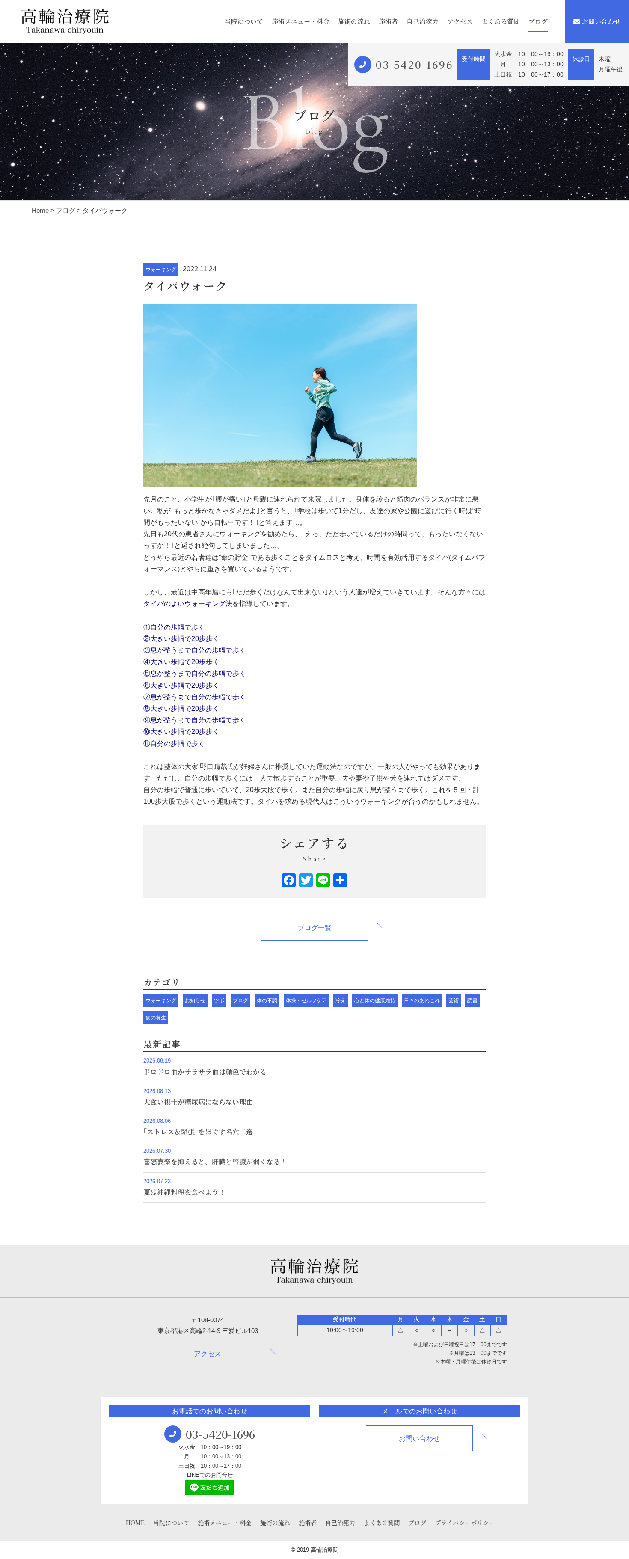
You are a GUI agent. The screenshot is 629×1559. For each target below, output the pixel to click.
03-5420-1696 (414, 64)
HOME (135, 1522)
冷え (340, 1001)
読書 (472, 1001)
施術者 (388, 21)
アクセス (460, 21)
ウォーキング (160, 270)
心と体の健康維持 (374, 1001)
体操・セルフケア (306, 1001)
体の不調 (267, 1001)
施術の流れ (354, 21)
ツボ (219, 1001)
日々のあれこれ (422, 1001)
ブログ (538, 21)
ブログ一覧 (314, 928)
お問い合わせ (601, 21)
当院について (244, 21)
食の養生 (155, 1018)
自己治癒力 (422, 21)
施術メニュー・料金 (300, 21)
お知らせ (195, 1001)
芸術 (453, 1001)
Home (40, 210)
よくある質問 (500, 21)
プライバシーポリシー (465, 1522)
